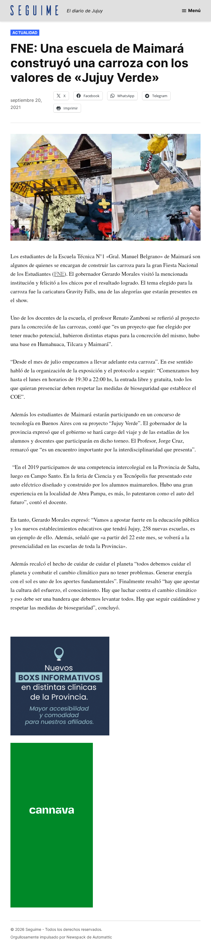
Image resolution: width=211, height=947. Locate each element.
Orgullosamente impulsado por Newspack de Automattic (61, 937)
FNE (59, 273)
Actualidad (24, 32)
